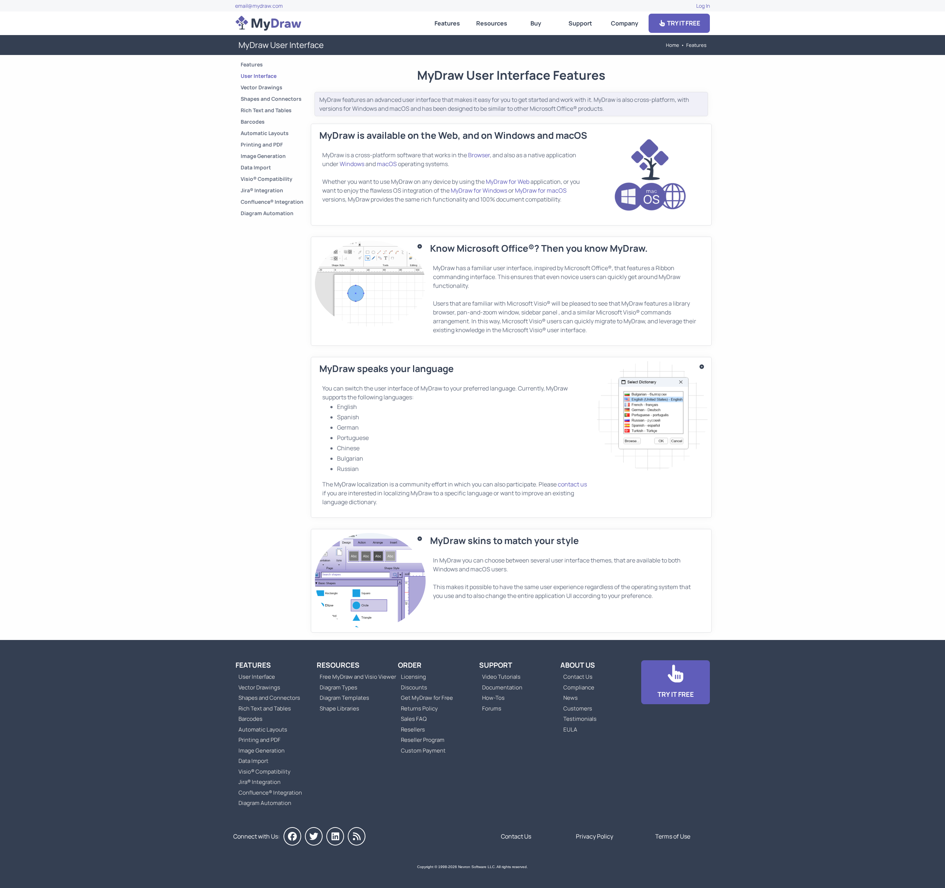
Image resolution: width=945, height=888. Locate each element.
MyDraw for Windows (479, 190)
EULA (570, 729)
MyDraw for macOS (541, 190)
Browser (479, 155)
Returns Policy (419, 708)
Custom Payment (423, 750)
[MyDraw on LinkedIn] (335, 836)
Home (672, 45)
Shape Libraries (339, 708)
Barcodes (253, 121)
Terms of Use (672, 836)
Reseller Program (422, 740)
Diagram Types (338, 687)
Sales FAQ (414, 719)
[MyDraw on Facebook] (292, 836)
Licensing (413, 677)
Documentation (502, 687)
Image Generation (263, 155)
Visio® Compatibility (266, 178)
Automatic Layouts (265, 133)
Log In (703, 5)
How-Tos (493, 698)
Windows (352, 164)
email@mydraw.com (259, 5)
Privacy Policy (594, 836)
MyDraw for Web (507, 182)
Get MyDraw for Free (427, 698)
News (570, 698)
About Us (577, 665)
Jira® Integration (262, 190)
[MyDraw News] (356, 836)
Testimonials (580, 719)
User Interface (258, 75)
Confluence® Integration (272, 201)
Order (410, 665)
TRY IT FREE (683, 23)
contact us (572, 484)
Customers (577, 708)
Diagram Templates (344, 698)
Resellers (413, 729)
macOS (387, 164)
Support (580, 23)
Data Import (256, 167)
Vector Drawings (261, 87)
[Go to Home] (268, 23)
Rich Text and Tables (266, 110)
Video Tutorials (501, 677)
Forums (491, 708)
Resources (491, 23)
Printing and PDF (262, 144)
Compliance (578, 687)
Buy (535, 23)
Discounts (414, 687)
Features (447, 23)
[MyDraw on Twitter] (314, 836)
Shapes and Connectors (271, 98)
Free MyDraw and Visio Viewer (355, 677)
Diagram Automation (267, 213)
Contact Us (577, 677)
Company (624, 23)
